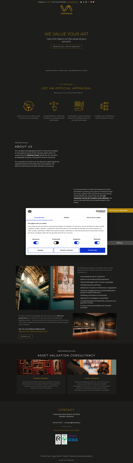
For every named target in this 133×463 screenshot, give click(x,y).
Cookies (65, 456)
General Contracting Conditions (81, 456)
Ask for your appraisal (118, 210)
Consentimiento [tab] (39, 217)
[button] (66, 46)
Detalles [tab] (66, 217)
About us (55, 70)
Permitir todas (92, 250)
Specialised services (75, 70)
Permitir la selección (66, 250)
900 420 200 (48, 2)
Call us (119, 243)
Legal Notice (56, 456)
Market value (63, 70)
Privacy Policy (45, 456)
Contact (84, 70)
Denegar (40, 250)
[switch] (56, 242)
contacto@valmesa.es (72, 2)
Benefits (48, 70)
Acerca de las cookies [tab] (94, 217)
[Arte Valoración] (66, 10)
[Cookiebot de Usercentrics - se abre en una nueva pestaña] (97, 211)
